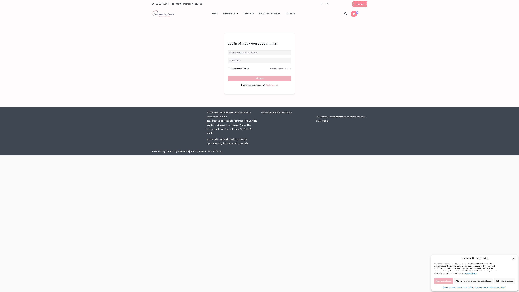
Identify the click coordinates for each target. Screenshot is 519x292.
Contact (290, 13)
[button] (513, 258)
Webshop (249, 13)
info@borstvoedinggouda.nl (189, 4)
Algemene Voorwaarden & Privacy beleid (457, 287)
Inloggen (360, 4)
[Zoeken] (345, 14)
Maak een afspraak (269, 13)
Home (215, 13)
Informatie (229, 13)
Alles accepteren (443, 281)
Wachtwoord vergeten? (280, 69)
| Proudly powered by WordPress (205, 151)
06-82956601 (162, 4)
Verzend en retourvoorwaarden (276, 112)
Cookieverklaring (470, 273)
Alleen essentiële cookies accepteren (473, 281)
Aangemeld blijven (240, 69)
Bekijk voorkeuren (504, 281)
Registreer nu (272, 85)
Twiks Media (322, 121)
